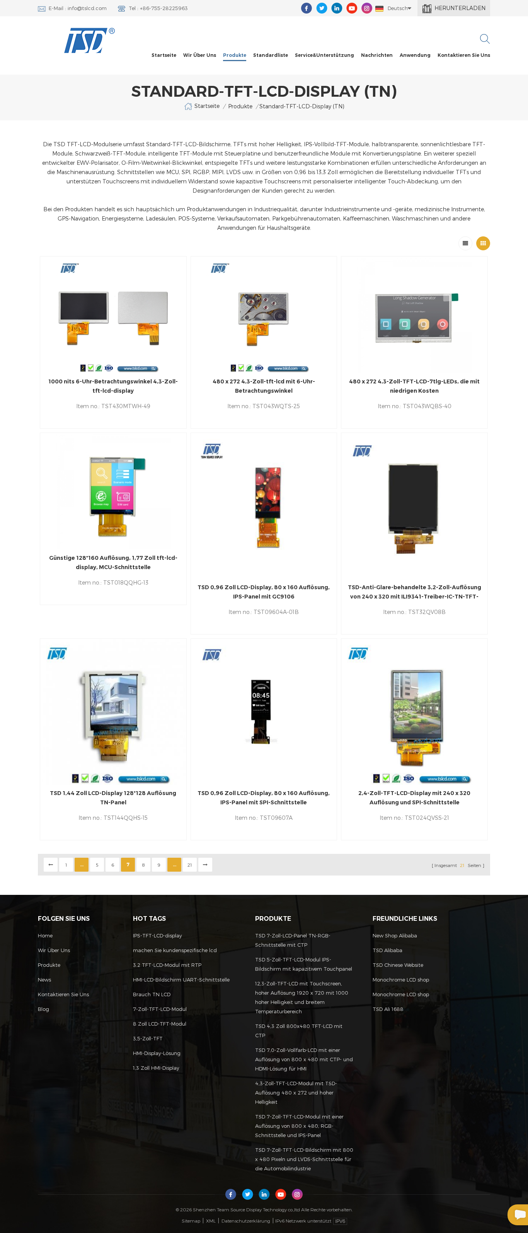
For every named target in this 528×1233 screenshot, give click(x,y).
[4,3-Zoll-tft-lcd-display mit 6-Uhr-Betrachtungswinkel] (113, 315)
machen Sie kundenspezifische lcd (175, 950)
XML (211, 1220)
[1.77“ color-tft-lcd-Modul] (113, 491)
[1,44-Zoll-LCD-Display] (113, 712)
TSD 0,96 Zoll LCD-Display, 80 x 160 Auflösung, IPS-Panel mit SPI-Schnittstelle (264, 798)
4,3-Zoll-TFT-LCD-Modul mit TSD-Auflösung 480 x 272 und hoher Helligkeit (296, 1092)
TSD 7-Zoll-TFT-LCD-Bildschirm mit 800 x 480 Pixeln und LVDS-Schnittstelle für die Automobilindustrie (304, 1159)
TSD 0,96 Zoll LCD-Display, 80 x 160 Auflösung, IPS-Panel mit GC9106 (264, 592)
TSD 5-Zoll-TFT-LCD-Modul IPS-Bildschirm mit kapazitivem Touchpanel (303, 964)
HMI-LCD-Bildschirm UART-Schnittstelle (181, 979)
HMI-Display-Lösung (157, 1053)
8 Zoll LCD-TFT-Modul (159, 1024)
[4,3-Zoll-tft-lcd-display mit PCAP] (414, 315)
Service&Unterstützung (324, 55)
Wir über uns (199, 55)
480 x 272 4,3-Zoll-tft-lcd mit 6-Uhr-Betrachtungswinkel (264, 386)
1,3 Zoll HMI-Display (156, 1068)
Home (45, 935)
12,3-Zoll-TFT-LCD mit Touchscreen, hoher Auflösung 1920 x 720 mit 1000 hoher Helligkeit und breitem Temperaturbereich (301, 997)
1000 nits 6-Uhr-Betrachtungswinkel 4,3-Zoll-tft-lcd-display (113, 386)
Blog (43, 1009)
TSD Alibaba (387, 950)
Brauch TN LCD (151, 994)
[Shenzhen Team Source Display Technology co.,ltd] (90, 40)
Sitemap (191, 1220)
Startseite (164, 55)
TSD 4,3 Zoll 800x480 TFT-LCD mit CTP (298, 1030)
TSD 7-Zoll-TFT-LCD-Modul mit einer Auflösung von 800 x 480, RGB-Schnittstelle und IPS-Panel (299, 1125)
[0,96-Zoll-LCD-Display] (264, 506)
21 (189, 864)
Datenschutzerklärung (245, 1220)
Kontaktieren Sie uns (464, 55)
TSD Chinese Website (398, 965)
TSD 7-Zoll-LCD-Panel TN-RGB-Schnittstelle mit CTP (292, 940)
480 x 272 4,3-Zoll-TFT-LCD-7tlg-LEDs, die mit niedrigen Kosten (414, 386)
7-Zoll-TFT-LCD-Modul (160, 1009)
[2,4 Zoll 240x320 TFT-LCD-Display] (414, 712)
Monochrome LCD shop (401, 979)
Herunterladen (459, 8)
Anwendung (415, 55)
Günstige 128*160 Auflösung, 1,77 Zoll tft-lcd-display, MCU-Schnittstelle (113, 562)
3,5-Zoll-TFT (148, 1038)
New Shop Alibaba (395, 935)
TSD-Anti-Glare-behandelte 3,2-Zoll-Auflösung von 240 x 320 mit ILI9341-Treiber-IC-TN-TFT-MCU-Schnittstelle (414, 592)
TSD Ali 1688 (388, 1009)
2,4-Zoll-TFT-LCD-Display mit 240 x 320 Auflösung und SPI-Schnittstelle (414, 798)
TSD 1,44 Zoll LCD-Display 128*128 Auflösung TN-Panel (113, 798)
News (44, 979)
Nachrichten (377, 55)
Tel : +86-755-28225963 (158, 8)
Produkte (234, 55)
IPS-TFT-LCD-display (157, 935)
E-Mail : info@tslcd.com (78, 8)
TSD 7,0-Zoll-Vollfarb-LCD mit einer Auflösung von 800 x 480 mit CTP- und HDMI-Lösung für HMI (304, 1059)
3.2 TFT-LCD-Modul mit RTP (167, 965)
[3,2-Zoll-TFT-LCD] (414, 506)
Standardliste (270, 55)
